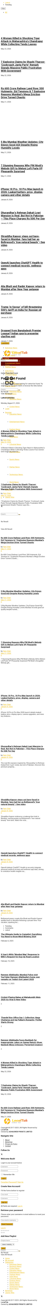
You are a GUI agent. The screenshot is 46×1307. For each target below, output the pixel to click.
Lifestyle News (15, 444)
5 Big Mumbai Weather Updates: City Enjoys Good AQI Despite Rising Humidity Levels (22, 144)
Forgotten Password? (9, 1182)
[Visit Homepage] (16, 356)
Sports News (14, 1283)
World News (14, 482)
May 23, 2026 (6, 442)
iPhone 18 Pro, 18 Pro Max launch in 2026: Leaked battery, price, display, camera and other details (22, 192)
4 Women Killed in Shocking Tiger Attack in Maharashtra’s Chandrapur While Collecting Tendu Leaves (22, 41)
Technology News (16, 1287)
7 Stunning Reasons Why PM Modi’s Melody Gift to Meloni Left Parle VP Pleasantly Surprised (22, 168)
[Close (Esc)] (2, 1230)
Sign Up (20, 1182)
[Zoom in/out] (8, 1230)
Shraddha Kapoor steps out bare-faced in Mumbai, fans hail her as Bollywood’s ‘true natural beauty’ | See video (23, 241)
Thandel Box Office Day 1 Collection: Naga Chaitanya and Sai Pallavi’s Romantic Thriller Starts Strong (21, 1019)
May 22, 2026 (6, 496)
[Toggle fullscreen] (6, 1230)
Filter (3, 8)
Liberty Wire (9, 497)
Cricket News (14, 1268)
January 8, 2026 (7, 707)
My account (9, 1260)
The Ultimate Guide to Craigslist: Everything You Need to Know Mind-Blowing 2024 (21, 935)
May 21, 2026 (6, 549)
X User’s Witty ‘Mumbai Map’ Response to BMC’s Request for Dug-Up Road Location (20, 955)
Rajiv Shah (7, 440)
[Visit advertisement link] (17, 129)
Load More (5, 343)
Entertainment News (12, 363)
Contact (8, 1146)
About (7, 1140)
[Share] (4, 1230)
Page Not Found (12, 373)
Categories (9, 1262)
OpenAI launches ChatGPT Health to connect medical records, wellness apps (22, 265)
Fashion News (10, 367)
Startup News (14, 1285)
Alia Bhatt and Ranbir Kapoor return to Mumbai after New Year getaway (23, 288)
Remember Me (9, 1175)
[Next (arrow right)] (4, 1232)
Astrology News (11, 348)
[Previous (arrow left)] (2, 1232)
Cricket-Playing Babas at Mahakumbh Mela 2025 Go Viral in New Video (20, 998)
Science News (14, 1281)
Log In (20, 1206)
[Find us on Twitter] (2, 506)
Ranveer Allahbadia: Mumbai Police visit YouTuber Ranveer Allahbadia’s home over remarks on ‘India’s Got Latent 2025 (20, 977)
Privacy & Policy (11, 1144)
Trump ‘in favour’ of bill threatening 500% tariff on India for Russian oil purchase (21, 309)
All (6, 12)
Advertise (8, 1142)
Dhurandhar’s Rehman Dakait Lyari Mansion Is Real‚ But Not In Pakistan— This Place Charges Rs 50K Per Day (23, 215)
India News (13, 1277)
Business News (15, 399)
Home (3, 373)
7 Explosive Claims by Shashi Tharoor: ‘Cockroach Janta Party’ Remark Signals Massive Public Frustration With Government (23, 66)
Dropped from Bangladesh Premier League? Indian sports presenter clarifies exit (21, 333)
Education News (15, 1270)
